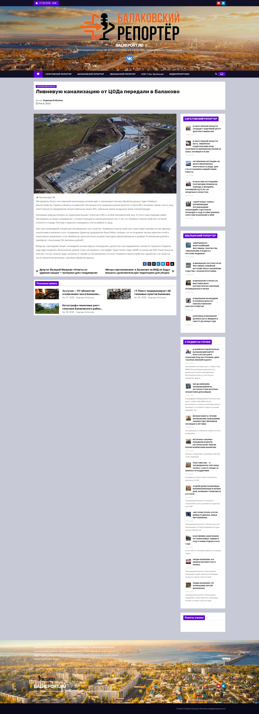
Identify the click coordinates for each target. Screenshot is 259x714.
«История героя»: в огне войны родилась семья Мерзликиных (205, 515)
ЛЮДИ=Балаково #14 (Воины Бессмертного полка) (204, 562)
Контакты (195, 708)
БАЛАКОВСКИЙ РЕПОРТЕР (91, 74)
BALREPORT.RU (129, 45)
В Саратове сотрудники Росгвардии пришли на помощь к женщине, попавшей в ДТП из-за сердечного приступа (201, 187)
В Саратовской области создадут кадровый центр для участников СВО (207, 128)
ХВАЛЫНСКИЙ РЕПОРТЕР (123, 74)
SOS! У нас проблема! (152, 74)
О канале (187, 708)
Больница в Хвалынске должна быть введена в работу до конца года (205, 318)
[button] (216, 74)
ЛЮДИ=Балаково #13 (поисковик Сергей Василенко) (203, 585)
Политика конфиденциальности (212, 708)
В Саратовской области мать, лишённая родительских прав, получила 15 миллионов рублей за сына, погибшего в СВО (203, 146)
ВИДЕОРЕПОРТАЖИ (179, 74)
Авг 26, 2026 (140, 297)
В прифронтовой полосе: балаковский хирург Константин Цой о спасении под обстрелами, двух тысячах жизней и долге (202, 354)
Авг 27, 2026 (68, 297)
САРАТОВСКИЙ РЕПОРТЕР (58, 74)
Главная (179, 708)
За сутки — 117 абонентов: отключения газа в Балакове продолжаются (80, 294)
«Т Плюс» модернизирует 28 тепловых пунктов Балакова (152, 292)
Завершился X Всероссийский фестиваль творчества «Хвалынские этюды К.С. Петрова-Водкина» (201, 248)
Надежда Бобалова (53, 100)
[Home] (38, 74)
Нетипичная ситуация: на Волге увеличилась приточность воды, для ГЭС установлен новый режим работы (202, 166)
